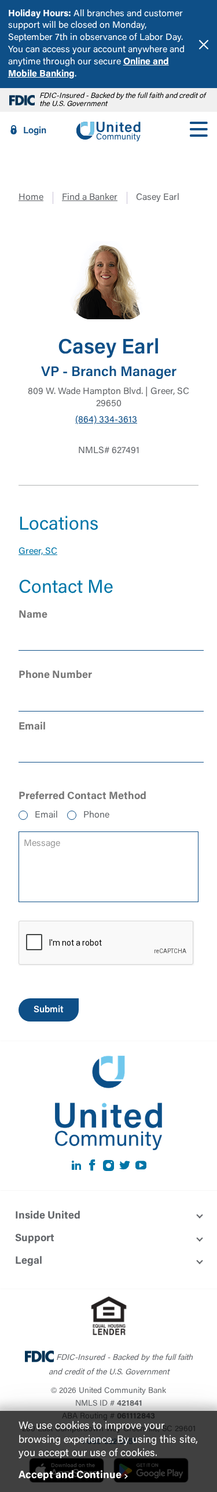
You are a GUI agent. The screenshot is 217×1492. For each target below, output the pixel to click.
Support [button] (34, 1239)
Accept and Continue (70, 1476)
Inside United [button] (47, 1216)
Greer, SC (38, 551)
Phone (96, 815)
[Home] (108, 130)
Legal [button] (28, 1261)
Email (46, 815)
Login (34, 131)
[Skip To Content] (16, 4)
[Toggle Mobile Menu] (198, 130)
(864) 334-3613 (106, 420)
